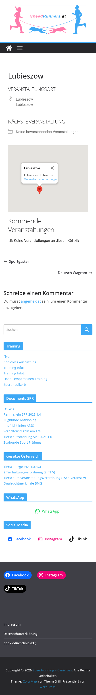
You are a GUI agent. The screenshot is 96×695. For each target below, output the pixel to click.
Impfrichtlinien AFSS (19, 425)
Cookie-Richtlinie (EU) (20, 643)
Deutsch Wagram (72, 272)
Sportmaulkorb (15, 384)
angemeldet (31, 301)
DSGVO (9, 409)
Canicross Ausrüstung (20, 362)
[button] (39, 190)
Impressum (12, 624)
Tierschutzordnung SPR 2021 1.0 (28, 437)
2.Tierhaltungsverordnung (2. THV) (29, 472)
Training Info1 (14, 368)
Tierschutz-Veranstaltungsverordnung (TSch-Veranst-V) (45, 478)
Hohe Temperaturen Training (25, 379)
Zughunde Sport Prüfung (22, 442)
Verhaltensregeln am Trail (23, 431)
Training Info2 (14, 373)
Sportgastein (20, 261)
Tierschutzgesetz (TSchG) (22, 467)
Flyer (7, 356)
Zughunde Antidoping (20, 420)
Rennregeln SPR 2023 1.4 (22, 414)
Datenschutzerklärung (21, 634)
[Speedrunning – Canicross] (9, 48)
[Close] (52, 168)
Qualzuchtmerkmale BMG (23, 483)
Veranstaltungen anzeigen (41, 179)
